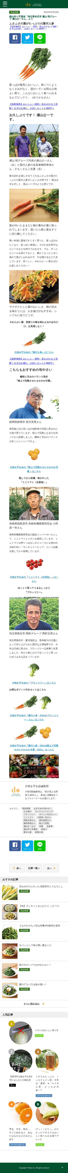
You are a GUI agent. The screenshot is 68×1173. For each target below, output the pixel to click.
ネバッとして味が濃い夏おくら (35, 945)
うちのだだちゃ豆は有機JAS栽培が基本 (39, 925)
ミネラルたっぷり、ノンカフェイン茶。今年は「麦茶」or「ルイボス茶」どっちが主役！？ (47, 1083)
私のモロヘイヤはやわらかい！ (35, 964)
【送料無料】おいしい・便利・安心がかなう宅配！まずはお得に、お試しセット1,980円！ (34, 27)
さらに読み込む (33, 1004)
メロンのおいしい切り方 (46, 1030)
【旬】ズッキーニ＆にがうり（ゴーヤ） (40, 906)
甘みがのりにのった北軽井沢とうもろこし (41, 886)
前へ (19, 868)
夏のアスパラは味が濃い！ (33, 984)
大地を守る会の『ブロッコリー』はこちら (34, 682)
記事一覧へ (34, 868)
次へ (49, 868)
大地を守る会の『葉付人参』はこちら (34, 352)
